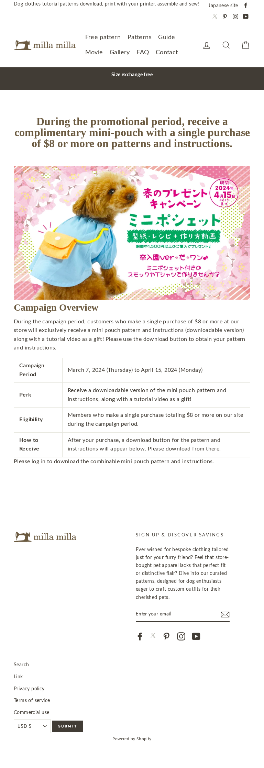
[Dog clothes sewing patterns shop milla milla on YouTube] (196, 636)
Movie (94, 52)
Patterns (140, 37)
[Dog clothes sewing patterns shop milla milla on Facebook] (140, 636)
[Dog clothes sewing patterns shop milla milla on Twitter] (153, 636)
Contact (167, 52)
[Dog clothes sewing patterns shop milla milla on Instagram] (181, 636)
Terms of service (32, 700)
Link (18, 676)
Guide (166, 37)
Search (21, 664)
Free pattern (103, 37)
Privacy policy (29, 688)
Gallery (120, 52)
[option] (132, 75)
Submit (67, 726)
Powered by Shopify (131, 739)
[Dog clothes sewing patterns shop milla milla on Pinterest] (166, 636)
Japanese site (223, 5)
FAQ (142, 52)
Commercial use (32, 712)
